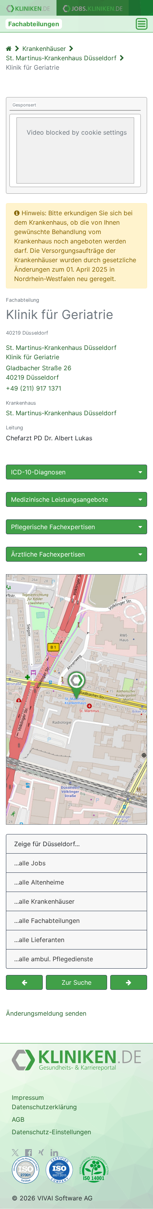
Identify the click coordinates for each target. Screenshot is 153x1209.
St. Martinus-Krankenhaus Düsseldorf (61, 413)
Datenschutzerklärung (44, 1107)
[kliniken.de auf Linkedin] (54, 1152)
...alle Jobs (30, 863)
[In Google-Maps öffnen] (76, 699)
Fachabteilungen (33, 24)
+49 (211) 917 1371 (33, 388)
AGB (18, 1119)
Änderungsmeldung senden (46, 1013)
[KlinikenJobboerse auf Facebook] (28, 1152)
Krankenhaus (21, 403)
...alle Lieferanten (39, 940)
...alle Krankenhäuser (44, 901)
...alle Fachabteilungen (47, 920)
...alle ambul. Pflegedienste (53, 959)
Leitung (14, 428)
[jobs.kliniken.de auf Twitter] (15, 1152)
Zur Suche (76, 982)
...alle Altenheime (39, 882)
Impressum (28, 1097)
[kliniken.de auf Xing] (41, 1152)
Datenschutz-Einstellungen (51, 1132)
